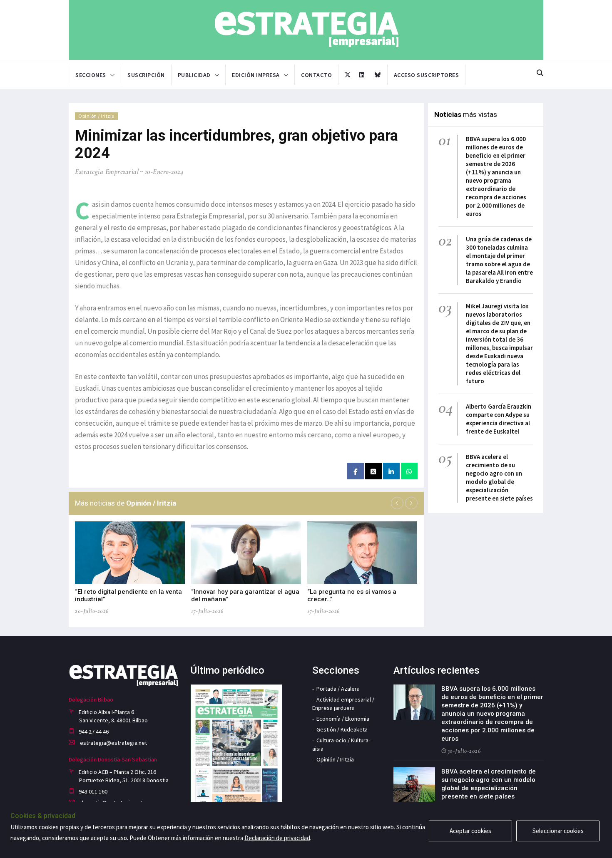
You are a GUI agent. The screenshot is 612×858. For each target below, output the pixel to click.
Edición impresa (256, 75)
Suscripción (146, 75)
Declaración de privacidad (277, 838)
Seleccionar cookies (558, 831)
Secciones (90, 75)
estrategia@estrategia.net (113, 742)
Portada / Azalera (338, 688)
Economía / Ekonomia (342, 718)
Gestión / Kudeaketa (342, 729)
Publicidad (194, 75)
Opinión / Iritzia (96, 116)
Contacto (316, 75)
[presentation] (397, 503)
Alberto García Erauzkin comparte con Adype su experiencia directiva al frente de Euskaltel (498, 418)
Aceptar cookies (470, 831)
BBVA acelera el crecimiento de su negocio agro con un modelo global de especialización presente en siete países (499, 477)
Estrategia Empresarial (107, 171)
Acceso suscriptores (426, 75)
